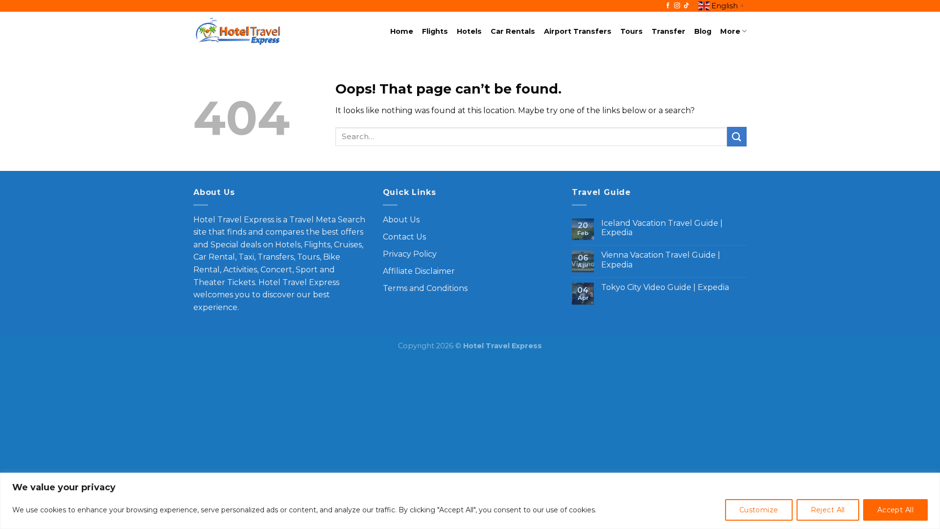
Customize (758, 509)
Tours (631, 31)
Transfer (668, 31)
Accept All (895, 509)
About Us (401, 219)
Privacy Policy (410, 254)
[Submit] (737, 136)
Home (401, 31)
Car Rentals (513, 31)
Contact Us (404, 236)
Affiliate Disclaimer (419, 271)
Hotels (469, 31)
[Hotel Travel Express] (237, 31)
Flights (435, 31)
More (730, 31)
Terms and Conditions (425, 288)
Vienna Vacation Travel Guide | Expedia (660, 259)
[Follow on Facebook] (668, 5)
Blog (702, 31)
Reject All (828, 509)
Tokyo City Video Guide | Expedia (665, 287)
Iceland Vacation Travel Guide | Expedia (662, 227)
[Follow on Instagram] (677, 5)
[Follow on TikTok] (686, 5)
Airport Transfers (577, 31)
